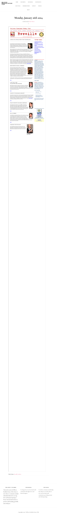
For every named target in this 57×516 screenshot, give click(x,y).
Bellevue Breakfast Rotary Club (7, 3)
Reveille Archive (17, 474)
